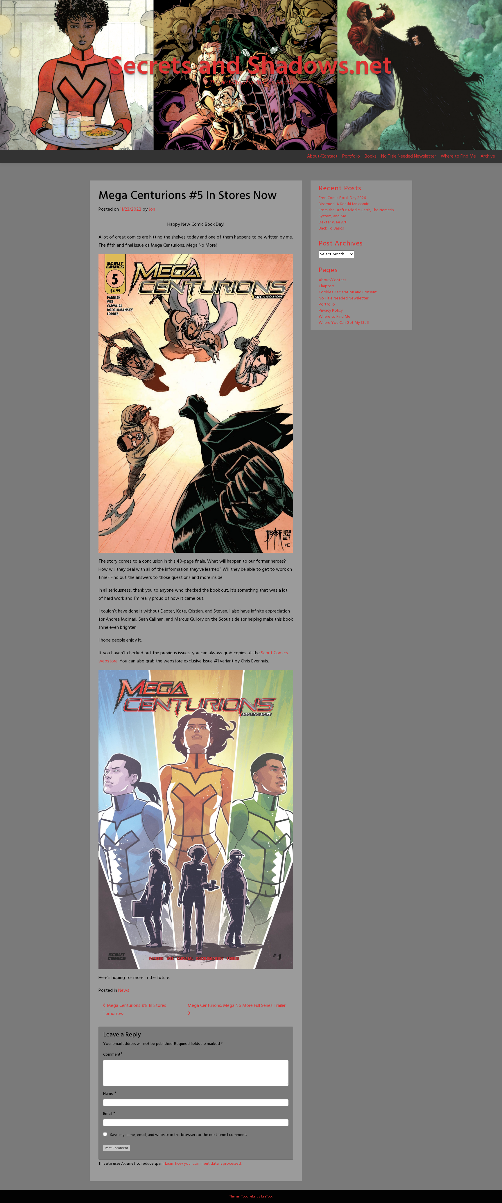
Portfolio (351, 156)
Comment (112, 1055)
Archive (488, 156)
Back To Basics (331, 228)
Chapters (326, 286)
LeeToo (266, 1197)
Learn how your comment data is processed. (203, 1163)
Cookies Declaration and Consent (348, 292)
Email (107, 1114)
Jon (152, 209)
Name (108, 1094)
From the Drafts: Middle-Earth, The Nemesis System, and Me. (356, 213)
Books (370, 156)
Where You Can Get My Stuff (344, 322)
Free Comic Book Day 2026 (342, 198)
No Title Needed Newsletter (408, 156)
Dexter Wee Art (333, 222)
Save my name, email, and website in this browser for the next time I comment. (178, 1135)
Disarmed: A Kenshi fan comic (344, 204)
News (123, 990)
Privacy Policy (331, 310)
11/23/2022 (130, 209)
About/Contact (322, 156)
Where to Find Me (458, 156)
